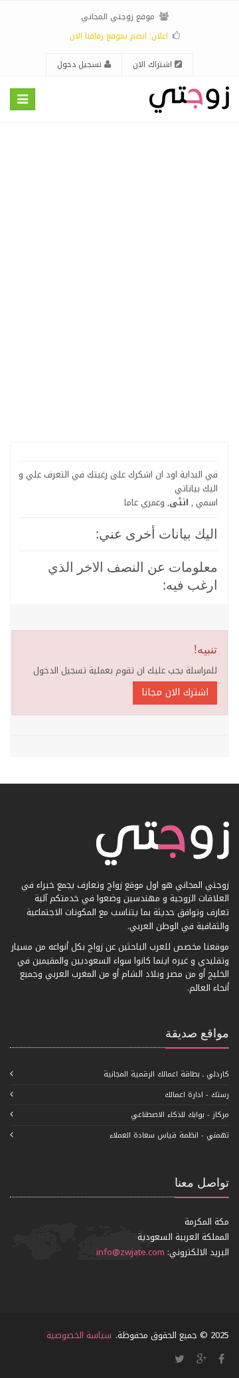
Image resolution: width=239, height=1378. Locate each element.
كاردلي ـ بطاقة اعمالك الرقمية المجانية (166, 1074)
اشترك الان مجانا (174, 692)
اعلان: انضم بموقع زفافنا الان (119, 36)
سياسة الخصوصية (79, 1335)
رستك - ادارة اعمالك (197, 1095)
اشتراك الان (154, 64)
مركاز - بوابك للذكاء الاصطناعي (180, 1115)
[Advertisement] (119, 282)
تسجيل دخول (80, 64)
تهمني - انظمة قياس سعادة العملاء (169, 1135)
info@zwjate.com (130, 1252)
